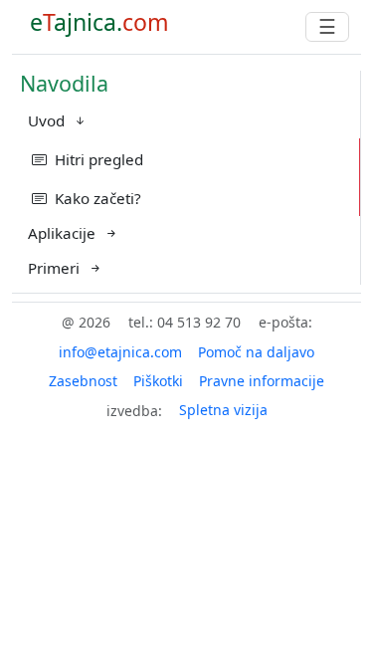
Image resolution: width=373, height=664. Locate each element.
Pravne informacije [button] (261, 380)
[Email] (120, 351)
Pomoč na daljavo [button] (256, 351)
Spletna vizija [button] (223, 409)
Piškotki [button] (158, 380)
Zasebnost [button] (83, 380)
